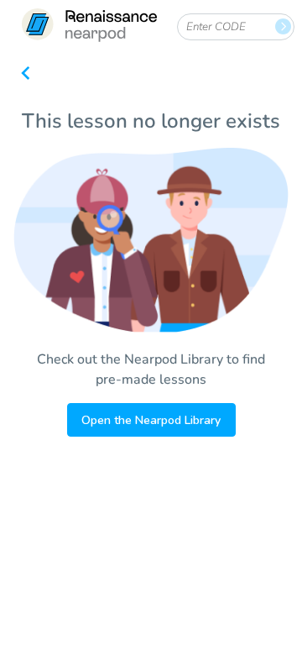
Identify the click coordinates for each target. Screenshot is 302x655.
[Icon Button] (25, 74)
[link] (88, 27)
